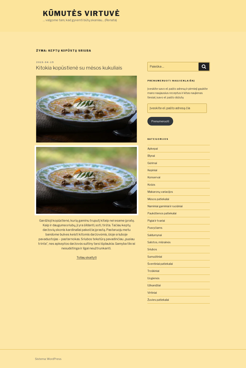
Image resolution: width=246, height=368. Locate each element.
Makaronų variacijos (160, 191)
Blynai (151, 155)
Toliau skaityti (86, 257)
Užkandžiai (154, 285)
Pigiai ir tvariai (156, 220)
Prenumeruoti (160, 121)
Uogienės (153, 278)
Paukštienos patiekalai (161, 213)
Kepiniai (152, 170)
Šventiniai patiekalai (160, 263)
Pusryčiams (154, 227)
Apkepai (152, 148)
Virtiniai (152, 292)
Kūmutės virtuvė (81, 13)
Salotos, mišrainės (159, 242)
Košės (151, 184)
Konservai (153, 177)
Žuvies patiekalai (158, 299)
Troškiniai (153, 270)
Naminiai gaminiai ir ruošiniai (165, 206)
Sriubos (152, 249)
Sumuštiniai (154, 256)
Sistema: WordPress (48, 358)
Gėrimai (152, 163)
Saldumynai (154, 235)
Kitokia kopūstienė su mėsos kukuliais (79, 68)
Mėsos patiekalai (158, 199)
